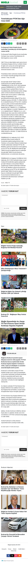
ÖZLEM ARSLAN (11, 353)
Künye (9, 549)
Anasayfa (5, 13)
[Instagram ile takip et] (16, 555)
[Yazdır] (18, 43)
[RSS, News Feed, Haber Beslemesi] (20, 555)
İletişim (15, 549)
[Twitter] (4, 43)
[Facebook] (2, 43)
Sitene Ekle (13, 550)
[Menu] (25, 2)
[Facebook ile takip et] (8, 555)
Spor (11, 13)
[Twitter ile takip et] (12, 555)
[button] (20, 43)
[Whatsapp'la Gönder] (11, 43)
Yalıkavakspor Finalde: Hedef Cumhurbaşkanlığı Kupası (13, 7)
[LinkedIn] (9, 43)
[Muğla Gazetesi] (9, 2)
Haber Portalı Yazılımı (9, 560)
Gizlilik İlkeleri (21, 549)
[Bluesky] (7, 43)
